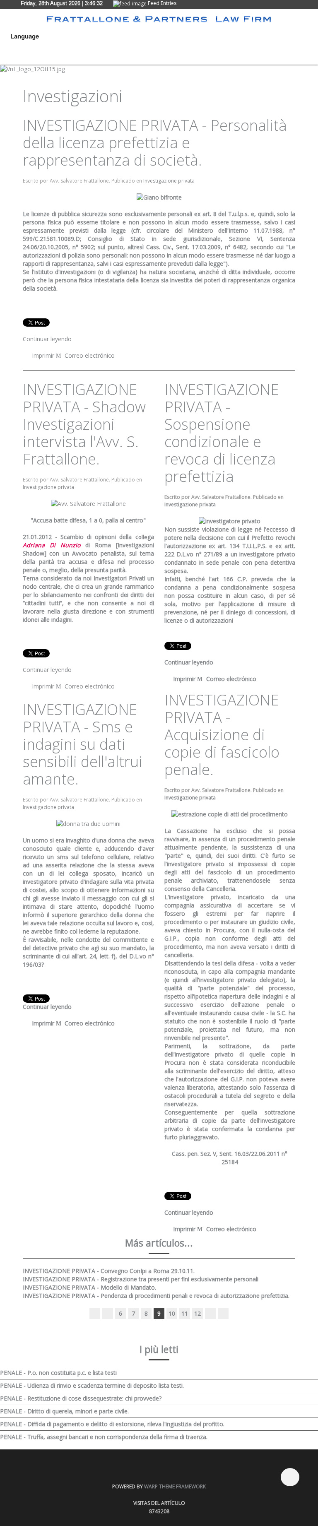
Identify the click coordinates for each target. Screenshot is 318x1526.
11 (184, 1313)
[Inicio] (94, 1313)
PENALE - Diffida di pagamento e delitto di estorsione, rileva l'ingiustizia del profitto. (112, 1424)
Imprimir (43, 355)
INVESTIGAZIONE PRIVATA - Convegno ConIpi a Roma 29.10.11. (109, 1271)
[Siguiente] (210, 1313)
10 (172, 1313)
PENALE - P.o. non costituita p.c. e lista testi (58, 1373)
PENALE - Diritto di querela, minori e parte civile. (64, 1411)
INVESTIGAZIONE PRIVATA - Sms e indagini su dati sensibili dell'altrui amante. (82, 744)
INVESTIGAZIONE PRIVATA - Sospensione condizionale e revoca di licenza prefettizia (221, 432)
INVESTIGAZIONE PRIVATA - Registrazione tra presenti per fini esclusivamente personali (140, 1279)
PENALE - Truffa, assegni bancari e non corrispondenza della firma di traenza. (103, 1437)
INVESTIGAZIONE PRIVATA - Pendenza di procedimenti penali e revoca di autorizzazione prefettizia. (156, 1296)
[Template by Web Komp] (32, 1481)
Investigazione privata (169, 180)
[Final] (223, 1313)
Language (24, 36)
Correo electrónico (89, 355)
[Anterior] (107, 1313)
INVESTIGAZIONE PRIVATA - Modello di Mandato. (89, 1287)
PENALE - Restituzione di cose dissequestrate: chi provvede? (80, 1398)
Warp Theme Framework (175, 1486)
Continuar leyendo (47, 339)
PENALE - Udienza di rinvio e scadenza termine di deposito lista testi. (92, 1385)
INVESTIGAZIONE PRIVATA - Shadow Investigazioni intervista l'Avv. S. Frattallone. (84, 424)
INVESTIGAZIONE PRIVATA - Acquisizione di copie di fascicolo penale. (221, 735)
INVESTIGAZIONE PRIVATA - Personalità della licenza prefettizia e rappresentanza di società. (155, 142)
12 (197, 1313)
